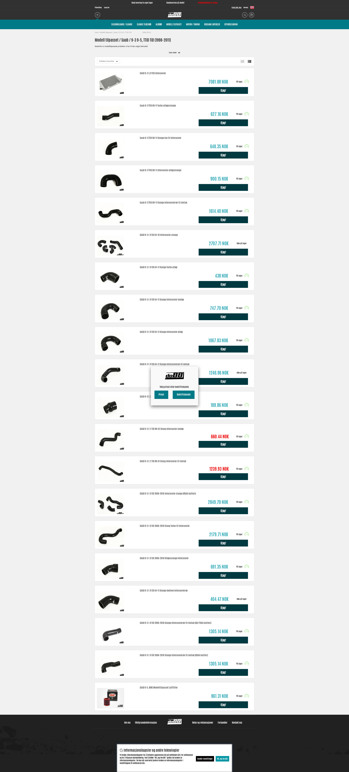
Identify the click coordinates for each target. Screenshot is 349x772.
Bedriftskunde (183, 394)
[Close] (198, 366)
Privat (161, 394)
